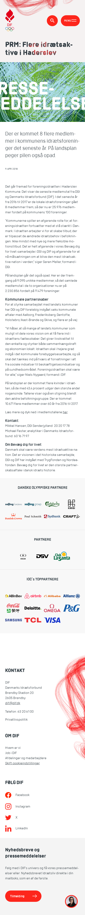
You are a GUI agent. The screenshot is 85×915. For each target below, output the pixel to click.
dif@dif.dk (12, 703)
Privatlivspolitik (16, 719)
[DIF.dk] (9, 21)
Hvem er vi (13, 748)
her (65, 412)
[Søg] (52, 20)
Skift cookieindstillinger (22, 763)
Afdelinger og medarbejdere (25, 758)
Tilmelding (17, 896)
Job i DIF (11, 753)
